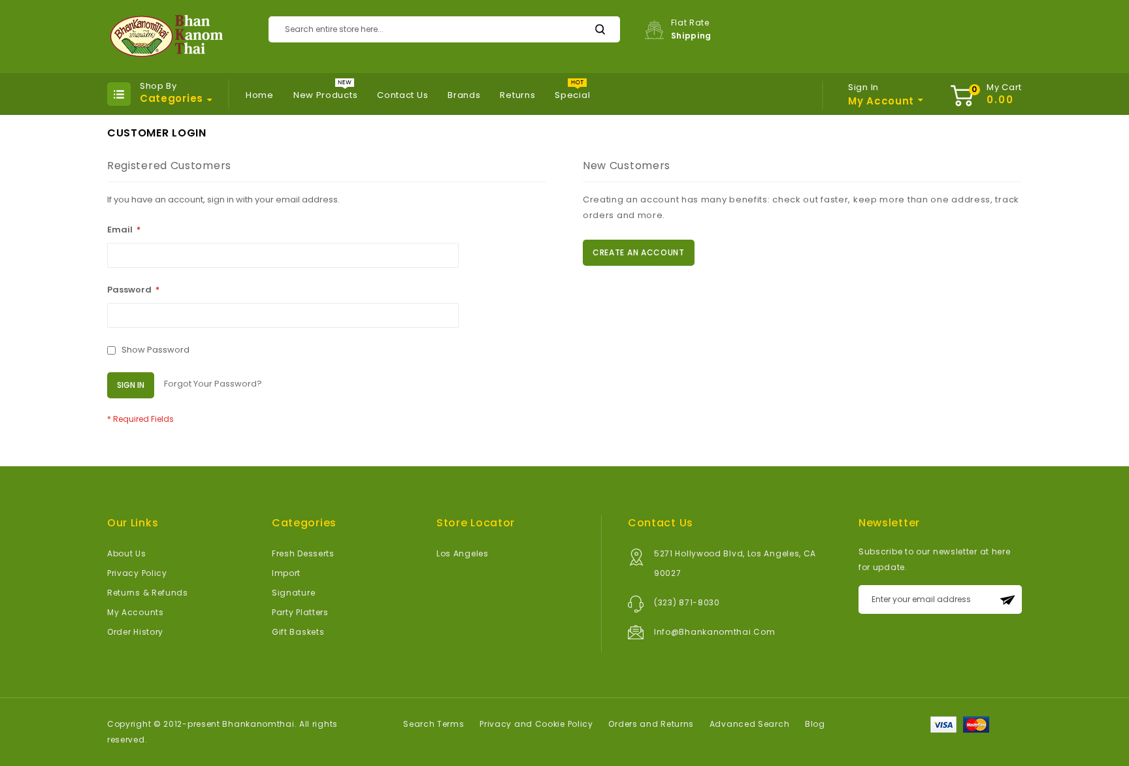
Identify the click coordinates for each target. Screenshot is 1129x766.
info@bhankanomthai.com (714, 631)
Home (260, 95)
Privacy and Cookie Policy (536, 723)
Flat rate (691, 29)
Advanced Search (750, 723)
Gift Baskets (298, 631)
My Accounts (135, 612)
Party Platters (300, 612)
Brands (464, 95)
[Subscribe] (1007, 599)
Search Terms (433, 723)
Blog (815, 723)
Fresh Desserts (303, 553)
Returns (517, 95)
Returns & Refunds (147, 592)
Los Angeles (462, 553)
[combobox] (444, 29)
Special (572, 95)
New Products (325, 95)
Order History (135, 631)
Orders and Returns (651, 723)
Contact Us (402, 95)
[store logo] (165, 36)
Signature (293, 592)
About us (126, 553)
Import (286, 573)
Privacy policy (137, 573)
